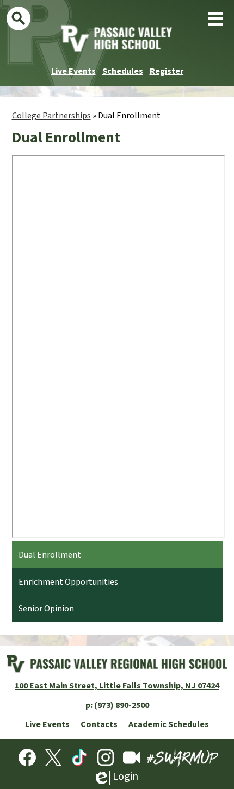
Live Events (73, 71)
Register (166, 71)
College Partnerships (51, 116)
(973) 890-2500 (121, 705)
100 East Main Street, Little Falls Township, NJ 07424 (117, 686)
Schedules (122, 71)
